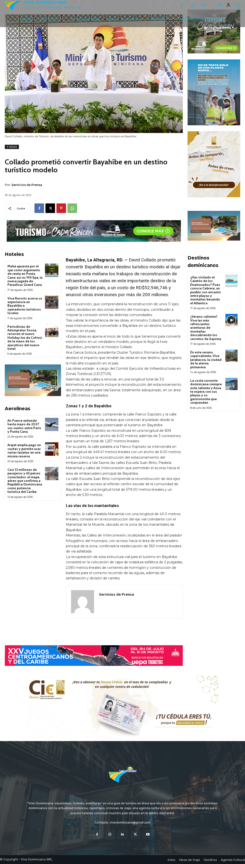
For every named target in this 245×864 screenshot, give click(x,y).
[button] (219, 6)
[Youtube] (148, 834)
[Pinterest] (61, 208)
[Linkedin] (122, 834)
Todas (12, 147)
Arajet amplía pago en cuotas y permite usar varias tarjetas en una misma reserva (24, 450)
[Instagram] (192, 5)
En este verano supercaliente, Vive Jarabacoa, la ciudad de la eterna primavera (206, 359)
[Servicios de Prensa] (82, 601)
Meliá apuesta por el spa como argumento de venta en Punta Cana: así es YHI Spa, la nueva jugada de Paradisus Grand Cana (25, 275)
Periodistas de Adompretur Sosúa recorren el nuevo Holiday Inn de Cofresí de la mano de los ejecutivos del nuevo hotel (24, 337)
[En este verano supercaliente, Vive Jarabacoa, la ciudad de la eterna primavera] (231, 356)
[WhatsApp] (72, 208)
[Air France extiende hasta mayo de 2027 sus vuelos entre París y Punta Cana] (51, 424)
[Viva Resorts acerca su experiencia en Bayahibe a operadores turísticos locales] (51, 302)
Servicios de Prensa (26, 185)
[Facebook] (182, 5)
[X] (203, 5)
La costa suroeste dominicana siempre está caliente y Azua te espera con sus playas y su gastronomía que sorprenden (206, 391)
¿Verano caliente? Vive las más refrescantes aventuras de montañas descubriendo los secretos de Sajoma (205, 327)
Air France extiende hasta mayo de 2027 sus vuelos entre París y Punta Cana (24, 426)
